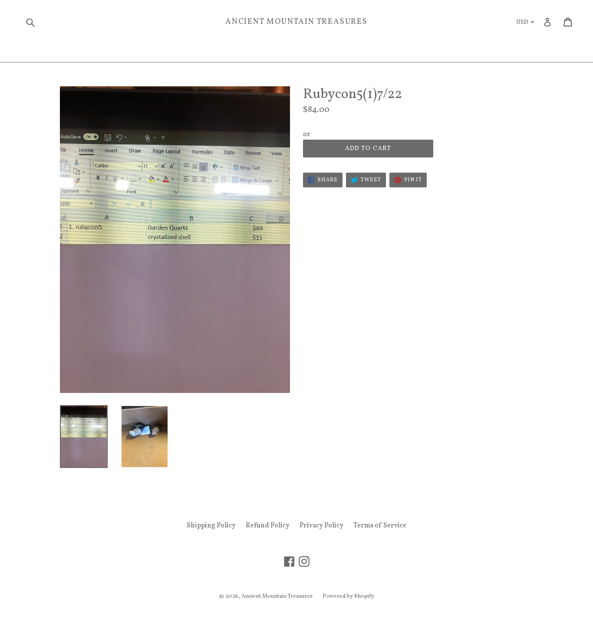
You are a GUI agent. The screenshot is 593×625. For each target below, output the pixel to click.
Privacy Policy (321, 525)
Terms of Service (379, 525)
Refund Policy (268, 525)
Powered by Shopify (348, 596)
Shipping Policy (211, 525)
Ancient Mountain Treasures (296, 22)
